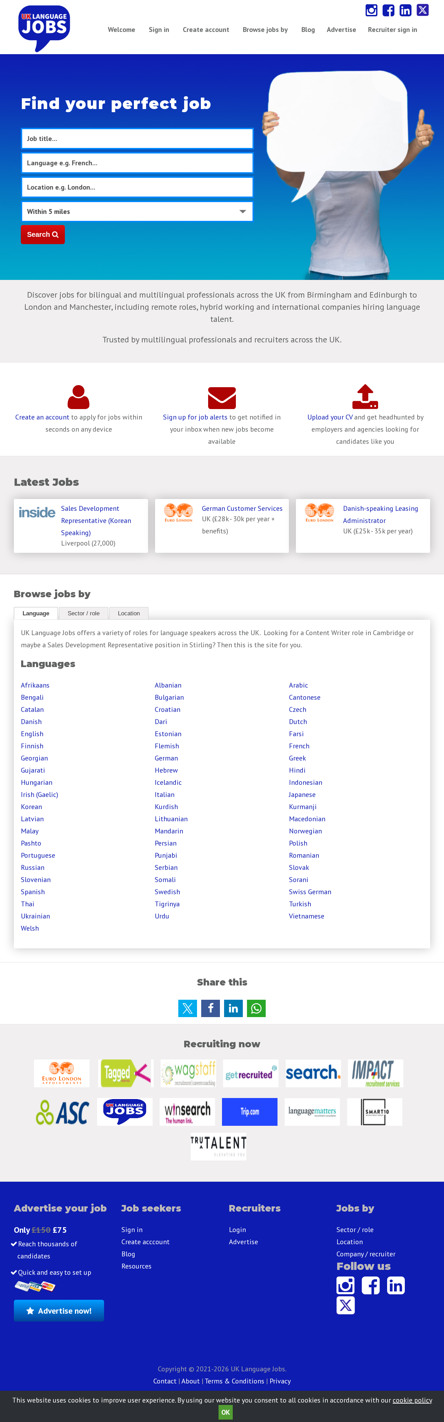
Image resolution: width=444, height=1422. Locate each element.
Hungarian (36, 782)
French (299, 745)
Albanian (168, 685)
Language (36, 613)
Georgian (34, 758)
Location (129, 613)
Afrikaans (35, 685)
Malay (30, 830)
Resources (136, 1266)
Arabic (298, 685)
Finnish (32, 745)
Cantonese (305, 697)
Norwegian (305, 830)
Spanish (33, 891)
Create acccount (145, 1241)
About (190, 1381)
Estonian (168, 733)
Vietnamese (306, 916)
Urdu (162, 916)
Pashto (31, 843)
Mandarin (169, 830)
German (166, 758)
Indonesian (305, 782)
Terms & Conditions (234, 1381)
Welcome (121, 29)
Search (39, 234)
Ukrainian (35, 916)
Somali (165, 879)
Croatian (167, 709)
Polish (298, 843)
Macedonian (307, 818)
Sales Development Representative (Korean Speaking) (96, 520)
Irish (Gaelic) (39, 794)
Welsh (30, 928)
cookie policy (412, 1400)
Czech (297, 709)
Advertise (341, 29)
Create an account (42, 417)
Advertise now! (65, 1310)
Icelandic (168, 782)
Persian (166, 843)
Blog (308, 29)
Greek (297, 758)
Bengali (32, 697)
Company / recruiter (365, 1253)
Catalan (32, 709)
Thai (27, 903)
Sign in (159, 29)
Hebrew (166, 770)
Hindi (297, 770)
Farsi (296, 733)
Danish (31, 721)
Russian (32, 867)
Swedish (167, 891)
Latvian (32, 818)
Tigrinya (167, 903)
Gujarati (33, 770)
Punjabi (166, 855)
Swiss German (310, 891)
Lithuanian (171, 818)
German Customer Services (242, 508)
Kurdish (166, 806)
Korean (31, 806)
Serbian (166, 867)
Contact (165, 1381)
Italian (164, 794)
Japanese (302, 794)
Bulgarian (169, 697)
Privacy (280, 1381)
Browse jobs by (265, 29)
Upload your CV (329, 417)
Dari (161, 721)
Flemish (167, 745)
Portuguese (38, 855)
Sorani (298, 879)
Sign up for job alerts (195, 417)
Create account (206, 29)
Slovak (299, 867)
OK (225, 1412)
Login (237, 1229)
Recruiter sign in (392, 29)
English (32, 733)
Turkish (300, 903)
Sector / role (84, 613)
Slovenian (36, 879)
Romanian (304, 855)
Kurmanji (303, 806)
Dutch (298, 721)
